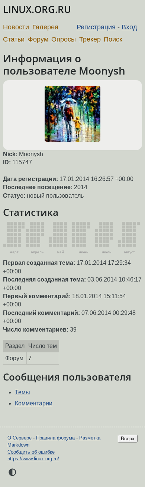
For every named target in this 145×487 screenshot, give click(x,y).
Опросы (63, 39)
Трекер (90, 39)
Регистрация (96, 27)
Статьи (14, 39)
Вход (129, 27)
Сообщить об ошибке (31, 452)
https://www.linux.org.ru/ (33, 458)
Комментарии (33, 403)
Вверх (128, 438)
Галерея (45, 27)
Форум (38, 39)
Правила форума (55, 438)
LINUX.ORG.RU (37, 9)
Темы (22, 392)
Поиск (113, 39)
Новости (16, 27)
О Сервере (19, 438)
